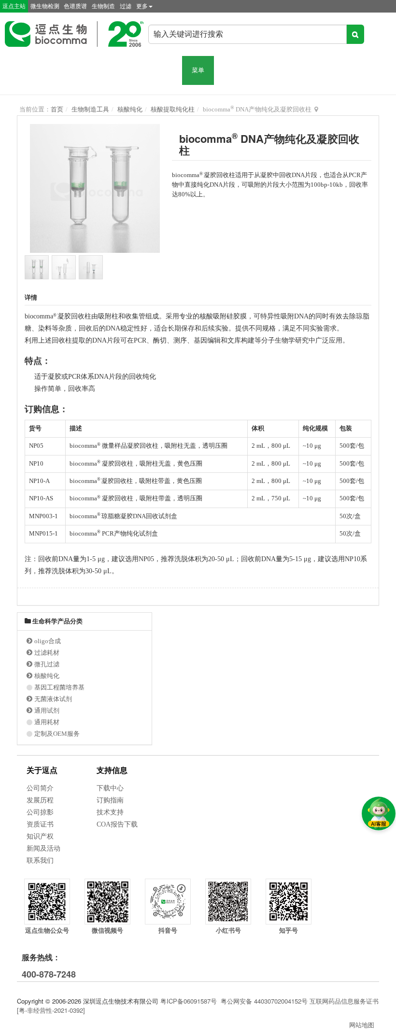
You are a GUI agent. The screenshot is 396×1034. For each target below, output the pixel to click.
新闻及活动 (43, 848)
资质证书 (40, 824)
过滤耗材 (46, 652)
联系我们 (40, 860)
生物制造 (103, 6)
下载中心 (110, 788)
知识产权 (40, 836)
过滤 (125, 6)
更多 (142, 6)
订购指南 (110, 800)
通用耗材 (46, 722)
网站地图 (361, 1024)
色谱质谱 (75, 6)
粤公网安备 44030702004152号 (264, 1001)
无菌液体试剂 (53, 699)
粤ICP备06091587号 (188, 1001)
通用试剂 (46, 710)
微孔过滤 (46, 664)
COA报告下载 (117, 824)
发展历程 (40, 800)
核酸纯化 (129, 109)
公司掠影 (40, 812)
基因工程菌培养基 (59, 687)
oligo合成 (47, 641)
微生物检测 (44, 6)
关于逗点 (42, 770)
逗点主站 (14, 6)
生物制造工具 (90, 109)
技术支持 (110, 812)
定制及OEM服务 (57, 733)
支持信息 (112, 770)
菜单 (198, 70)
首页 (57, 109)
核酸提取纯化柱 (173, 109)
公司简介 (40, 788)
